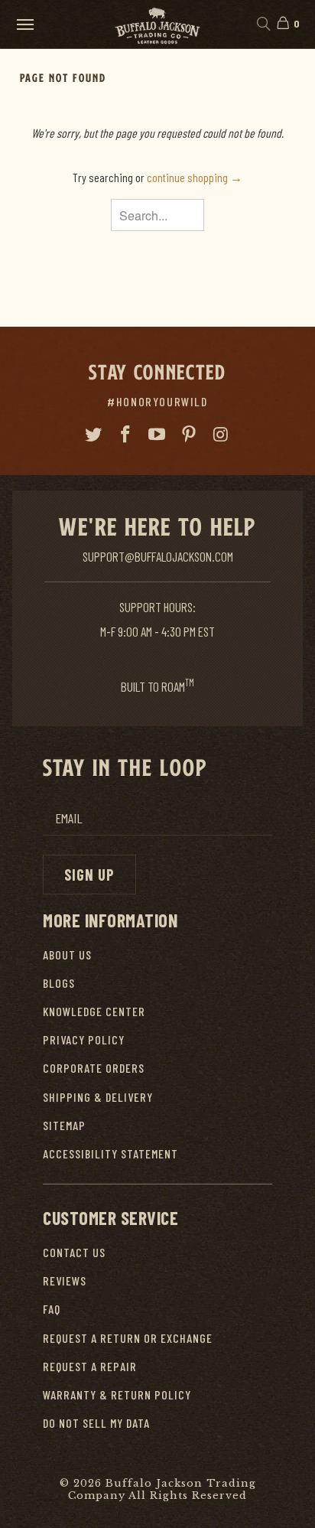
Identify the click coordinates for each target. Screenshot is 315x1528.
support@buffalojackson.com (158, 556)
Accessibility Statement (110, 1153)
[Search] (263, 24)
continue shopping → (194, 177)
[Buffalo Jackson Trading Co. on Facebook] (125, 435)
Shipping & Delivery (98, 1097)
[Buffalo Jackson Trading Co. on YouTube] (157, 435)
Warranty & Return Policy (117, 1394)
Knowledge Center (94, 1011)
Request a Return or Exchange (128, 1338)
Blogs (59, 983)
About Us (67, 954)
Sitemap (64, 1125)
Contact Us (74, 1252)
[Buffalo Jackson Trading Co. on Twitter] (94, 435)
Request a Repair (90, 1366)
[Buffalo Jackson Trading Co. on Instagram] (221, 435)
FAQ (51, 1309)
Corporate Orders (94, 1067)
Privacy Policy (84, 1039)
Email (69, 818)
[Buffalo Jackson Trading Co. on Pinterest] (189, 435)
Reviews (64, 1280)
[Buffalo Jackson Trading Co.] (157, 24)
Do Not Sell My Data (96, 1423)
